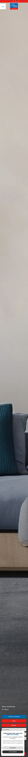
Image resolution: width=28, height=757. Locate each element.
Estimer (14, 725)
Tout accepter (13, 751)
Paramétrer (13, 748)
